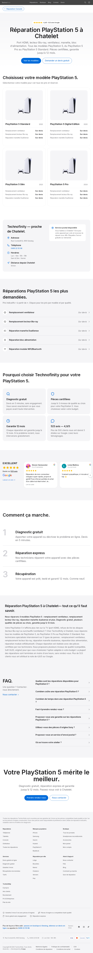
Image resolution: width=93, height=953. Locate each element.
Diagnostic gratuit (8, 864)
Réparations (34, 2)
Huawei (35, 843)
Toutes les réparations (10, 847)
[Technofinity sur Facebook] (79, 927)
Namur (35, 867)
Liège (35, 860)
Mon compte (67, 847)
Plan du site (6, 902)
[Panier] (89, 2)
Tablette (5, 836)
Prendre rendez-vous (36, 798)
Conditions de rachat (63, 949)
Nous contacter (10, 694)
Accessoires (67, 840)
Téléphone (6, 833)
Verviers (35, 875)
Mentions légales (41, 947)
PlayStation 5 (37, 847)
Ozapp (23, 949)
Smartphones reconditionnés (72, 836)
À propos (6, 888)
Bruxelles (36, 864)
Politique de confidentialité (60, 947)
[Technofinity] (6, 2)
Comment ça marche (70, 871)
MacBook (36, 851)
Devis (62, 2)
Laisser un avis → (9, 480)
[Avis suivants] (90, 475)
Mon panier (66, 843)
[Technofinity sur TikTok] (88, 927)
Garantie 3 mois (8, 867)
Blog (49, 2)
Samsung (36, 836)
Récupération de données (11, 871)
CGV (75, 947)
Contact (55, 2)
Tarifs (5, 875)
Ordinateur (6, 843)
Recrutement (7, 895)
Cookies (77, 949)
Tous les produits (69, 833)
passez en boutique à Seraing (36, 926)
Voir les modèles (31, 60)
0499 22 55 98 (16, 248)
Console (5, 840)
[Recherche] (85, 2)
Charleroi (36, 871)
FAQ (64, 864)
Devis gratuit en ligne (10, 860)
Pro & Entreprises (8, 899)
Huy (34, 878)
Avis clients (6, 891)
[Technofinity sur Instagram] (83, 927)
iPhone (35, 833)
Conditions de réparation (44, 949)
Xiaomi (35, 840)
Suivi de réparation (69, 875)
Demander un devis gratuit (57, 60)
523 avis (14, 471)
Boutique (43, 2)
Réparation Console (14, 9)
